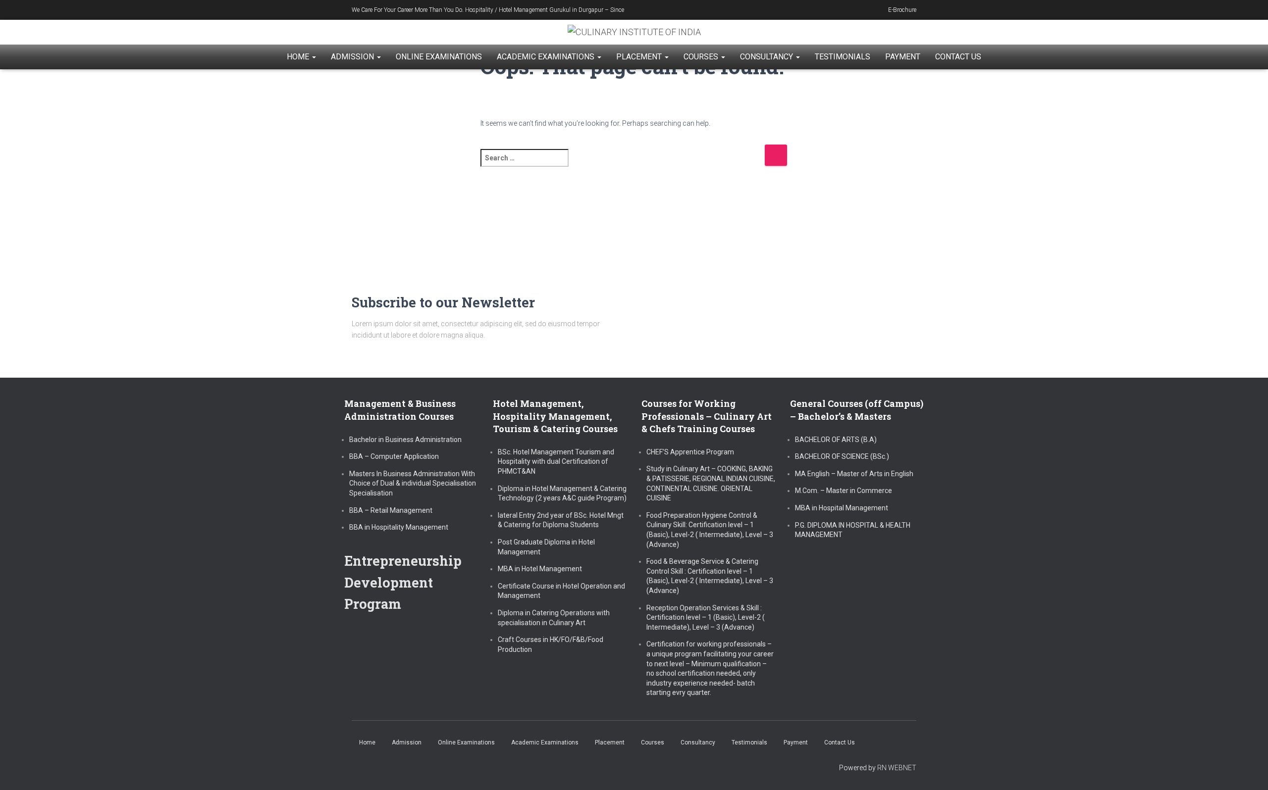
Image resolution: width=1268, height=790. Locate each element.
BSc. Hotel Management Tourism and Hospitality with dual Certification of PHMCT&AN (556, 461)
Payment (902, 56)
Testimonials (842, 56)
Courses (702, 56)
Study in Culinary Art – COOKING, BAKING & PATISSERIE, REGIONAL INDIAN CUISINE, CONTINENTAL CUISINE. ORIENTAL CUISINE (710, 483)
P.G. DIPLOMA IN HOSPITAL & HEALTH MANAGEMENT (852, 530)
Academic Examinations (546, 56)
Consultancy (767, 56)
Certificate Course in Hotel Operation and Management (561, 591)
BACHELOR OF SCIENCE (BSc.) (842, 456)
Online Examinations (439, 56)
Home (299, 56)
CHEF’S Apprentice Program (690, 452)
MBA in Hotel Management (540, 569)
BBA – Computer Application (394, 456)
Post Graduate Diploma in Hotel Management (546, 547)
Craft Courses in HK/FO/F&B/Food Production (550, 644)
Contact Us (958, 56)
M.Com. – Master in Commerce (843, 490)
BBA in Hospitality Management (398, 527)
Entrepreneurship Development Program (403, 582)
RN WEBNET (896, 768)
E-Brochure (902, 9)
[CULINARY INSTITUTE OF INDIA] (634, 32)
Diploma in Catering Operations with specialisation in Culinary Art (554, 618)
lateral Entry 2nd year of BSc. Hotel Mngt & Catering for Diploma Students (561, 520)
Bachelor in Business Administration (405, 440)
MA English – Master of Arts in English (854, 474)
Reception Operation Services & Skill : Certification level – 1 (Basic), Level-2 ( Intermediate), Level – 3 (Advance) (705, 617)
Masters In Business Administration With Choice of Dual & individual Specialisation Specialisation (412, 483)
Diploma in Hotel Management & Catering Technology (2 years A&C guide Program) (562, 493)
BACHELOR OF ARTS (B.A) (836, 440)
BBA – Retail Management (390, 510)
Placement (640, 56)
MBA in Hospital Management (841, 508)
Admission (353, 56)
